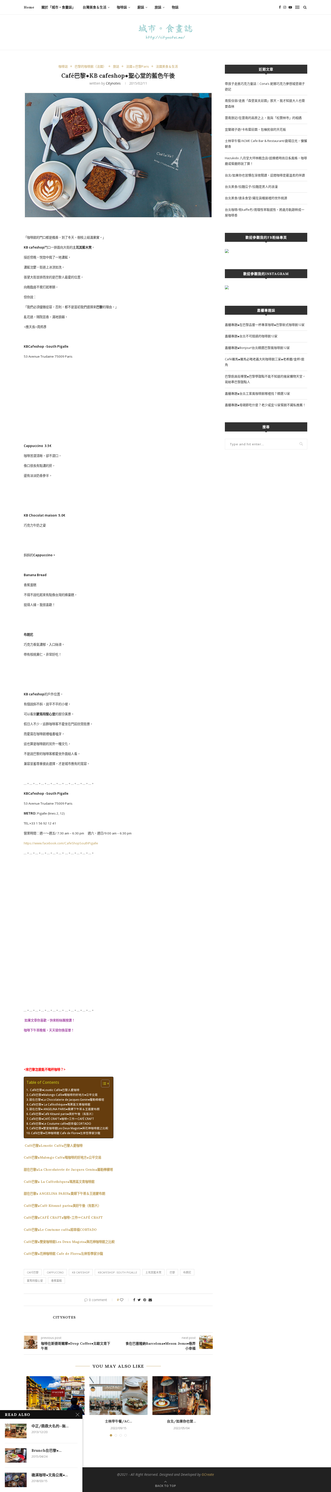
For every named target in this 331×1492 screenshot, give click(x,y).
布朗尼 (187, 1272)
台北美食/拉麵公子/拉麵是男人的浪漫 (251, 186)
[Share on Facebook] (134, 1299)
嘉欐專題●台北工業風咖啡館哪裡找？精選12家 (257, 393)
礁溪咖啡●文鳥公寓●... (50, 1475)
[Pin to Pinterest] (144, 1299)
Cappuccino (55, 1272)
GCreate (208, 1474)
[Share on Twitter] (139, 1299)
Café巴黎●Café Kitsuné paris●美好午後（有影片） (62, 1114)
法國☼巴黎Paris (137, 67)
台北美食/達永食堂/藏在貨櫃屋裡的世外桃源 (256, 198)
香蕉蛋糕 (56, 1280)
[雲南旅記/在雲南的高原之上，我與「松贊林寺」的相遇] (55, 1395)
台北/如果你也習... (181, 1421)
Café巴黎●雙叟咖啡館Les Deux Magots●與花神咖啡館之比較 (68, 1128)
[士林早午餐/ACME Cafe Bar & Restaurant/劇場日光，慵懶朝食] (118, 1395)
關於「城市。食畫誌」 (58, 7)
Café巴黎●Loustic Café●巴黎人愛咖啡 (54, 1090)
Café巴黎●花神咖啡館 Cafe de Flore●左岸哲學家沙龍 (65, 1133)
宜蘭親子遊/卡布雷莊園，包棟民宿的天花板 (255, 129)
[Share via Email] (150, 1299)
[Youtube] (290, 7)
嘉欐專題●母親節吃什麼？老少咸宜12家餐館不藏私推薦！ (265, 405)
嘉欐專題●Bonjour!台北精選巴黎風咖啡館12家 (257, 348)
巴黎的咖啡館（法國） (90, 67)
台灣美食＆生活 (94, 7)
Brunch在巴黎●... (47, 1450)
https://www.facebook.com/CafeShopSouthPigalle (61, 843)
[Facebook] (280, 7)
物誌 (175, 7)
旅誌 (158, 7)
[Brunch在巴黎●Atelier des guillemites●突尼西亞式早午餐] (16, 1455)
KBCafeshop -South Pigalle (117, 1272)
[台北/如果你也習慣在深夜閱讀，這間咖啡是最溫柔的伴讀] (181, 1395)
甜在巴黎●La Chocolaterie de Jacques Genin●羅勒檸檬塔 (66, 1099)
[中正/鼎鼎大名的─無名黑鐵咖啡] (16, 1431)
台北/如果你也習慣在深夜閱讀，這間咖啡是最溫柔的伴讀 (265, 175)
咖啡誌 (122, 7)
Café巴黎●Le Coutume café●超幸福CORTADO (60, 1123)
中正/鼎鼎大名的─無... (50, 1426)
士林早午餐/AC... (118, 1421)
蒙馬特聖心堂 (35, 1280)
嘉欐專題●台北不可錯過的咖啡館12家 (251, 336)
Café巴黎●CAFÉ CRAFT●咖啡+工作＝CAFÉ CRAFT (61, 1119)
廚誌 (140, 7)
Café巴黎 (33, 1272)
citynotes (113, 83)
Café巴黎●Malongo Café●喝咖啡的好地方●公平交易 (63, 1095)
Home (29, 7)
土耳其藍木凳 (153, 1272)
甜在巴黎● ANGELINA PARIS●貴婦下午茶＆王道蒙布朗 (64, 1109)
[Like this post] (125, 1299)
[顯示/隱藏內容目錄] (102, 1083)
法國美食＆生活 (167, 67)
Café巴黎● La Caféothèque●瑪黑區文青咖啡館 (59, 1104)
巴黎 (172, 1272)
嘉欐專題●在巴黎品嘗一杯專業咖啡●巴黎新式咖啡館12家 (265, 324)
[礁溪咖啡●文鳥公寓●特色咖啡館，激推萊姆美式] (16, 1480)
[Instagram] (284, 7)
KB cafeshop (81, 1272)
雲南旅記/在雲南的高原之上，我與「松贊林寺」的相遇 (263, 118)
